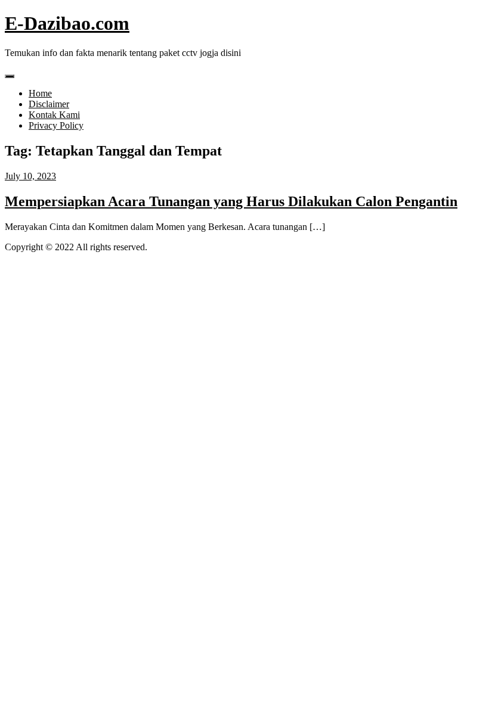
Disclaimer (49, 104)
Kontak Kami (54, 115)
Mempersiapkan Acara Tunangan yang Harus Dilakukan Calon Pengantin (231, 201)
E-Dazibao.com (67, 23)
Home (40, 93)
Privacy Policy (56, 125)
